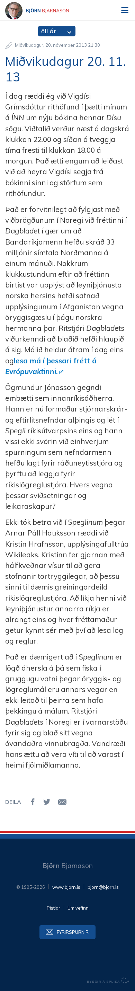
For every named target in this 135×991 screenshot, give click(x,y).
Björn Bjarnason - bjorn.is (43, 10)
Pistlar (53, 908)
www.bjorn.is (66, 887)
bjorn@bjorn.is (103, 887)
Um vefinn (78, 908)
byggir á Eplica (108, 980)
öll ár (48, 31)
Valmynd (125, 10)
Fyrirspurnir (73, 932)
